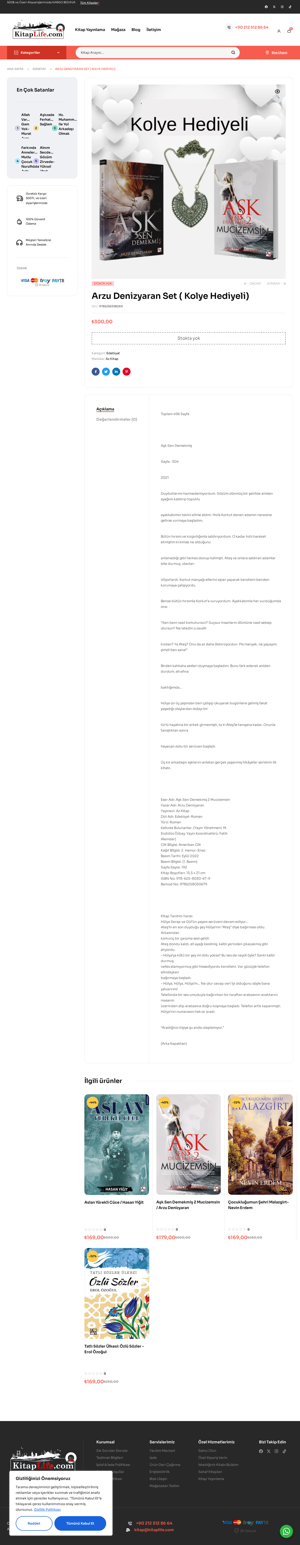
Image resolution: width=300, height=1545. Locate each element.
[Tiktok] (290, 7)
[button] (277, 94)
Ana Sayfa (15, 69)
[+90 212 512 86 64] (229, 27)
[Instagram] (282, 7)
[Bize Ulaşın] (267, 52)
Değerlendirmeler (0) (116, 419)
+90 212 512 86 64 (252, 27)
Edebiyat (39, 69)
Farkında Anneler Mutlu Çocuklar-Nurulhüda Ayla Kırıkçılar (30, 162)
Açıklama (105, 409)
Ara (233, 52)
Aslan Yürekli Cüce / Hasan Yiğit (114, 1202)
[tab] (116, 409)
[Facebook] (266, 7)
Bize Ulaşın (279, 52)
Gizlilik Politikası (47, 1509)
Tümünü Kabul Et (80, 1523)
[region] (60, 1503)
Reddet (34, 1523)
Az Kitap (112, 359)
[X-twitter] (274, 7)
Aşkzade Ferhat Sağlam (47, 119)
